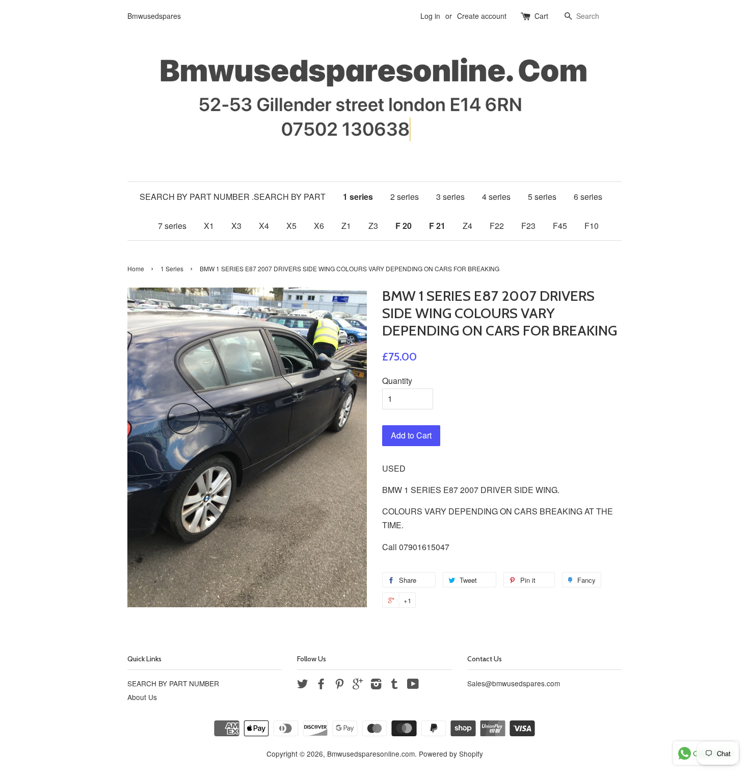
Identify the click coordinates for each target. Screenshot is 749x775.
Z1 (346, 225)
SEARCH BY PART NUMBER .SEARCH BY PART (233, 196)
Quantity (397, 380)
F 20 (403, 225)
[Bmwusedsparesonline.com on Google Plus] (357, 685)
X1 (209, 225)
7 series (172, 225)
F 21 (437, 225)
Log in (430, 16)
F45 (560, 225)
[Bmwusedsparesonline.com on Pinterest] (339, 685)
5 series (542, 196)
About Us (142, 697)
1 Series (171, 268)
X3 (236, 225)
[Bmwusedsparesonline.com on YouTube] (413, 685)
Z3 (373, 225)
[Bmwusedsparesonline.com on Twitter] (302, 685)
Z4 (467, 225)
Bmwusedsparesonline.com (371, 753)
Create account (481, 16)
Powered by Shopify (451, 753)
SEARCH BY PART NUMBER (173, 683)
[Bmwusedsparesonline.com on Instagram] (376, 685)
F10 (591, 225)
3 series (450, 196)
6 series (588, 196)
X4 (264, 225)
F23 (528, 225)
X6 (319, 225)
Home (135, 268)
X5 (291, 225)
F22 (497, 225)
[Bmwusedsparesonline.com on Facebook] (321, 685)
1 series (358, 196)
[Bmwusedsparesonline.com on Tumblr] (394, 685)
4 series (496, 196)
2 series (404, 196)
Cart (541, 16)
